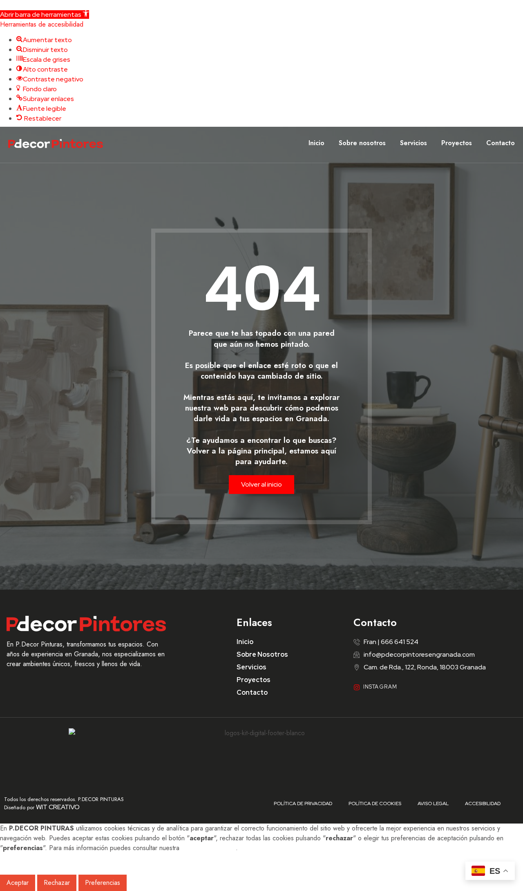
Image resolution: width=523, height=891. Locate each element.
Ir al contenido (21, 4)
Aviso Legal (433, 803)
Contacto (500, 143)
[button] (44, 14)
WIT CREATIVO (58, 807)
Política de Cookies (375, 803)
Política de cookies (208, 848)
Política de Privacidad (303, 803)
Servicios (413, 143)
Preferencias (102, 882)
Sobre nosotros (362, 143)
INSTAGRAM (380, 686)
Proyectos (456, 143)
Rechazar (57, 882)
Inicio (316, 143)
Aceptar (18, 882)
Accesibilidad (483, 803)
